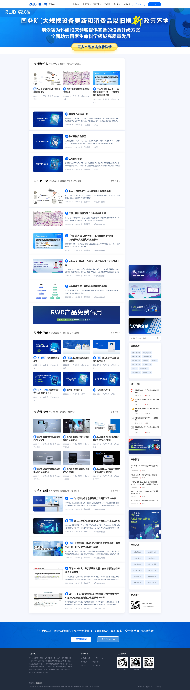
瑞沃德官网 (39, 683)
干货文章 (46, 96)
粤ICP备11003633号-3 (77, 687)
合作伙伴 (84, 665)
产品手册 (87, 125)
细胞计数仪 (137, 558)
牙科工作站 (137, 582)
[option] (95, 31)
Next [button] (189, 31)
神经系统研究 (100, 509)
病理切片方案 (100, 224)
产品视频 (107, 4)
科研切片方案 (147, 372)
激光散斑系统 (137, 570)
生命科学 (87, 509)
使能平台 (95, 662)
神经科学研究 (100, 276)
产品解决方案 (85, 658)
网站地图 (141, 686)
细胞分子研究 (100, 250)
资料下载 (96, 4)
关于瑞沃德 (96, 665)
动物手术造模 (100, 202)
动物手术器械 (136, 372)
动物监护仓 (152, 582)
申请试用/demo (108, 639)
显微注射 (134, 369)
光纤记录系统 (152, 564)
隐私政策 (149, 686)
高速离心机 (137, 564)
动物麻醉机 (137, 552)
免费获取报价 (81, 639)
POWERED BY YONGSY (92, 687)
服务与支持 (99, 658)
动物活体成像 (100, 558)
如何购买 (84, 662)
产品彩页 (76, 365)
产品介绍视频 (47, 444)
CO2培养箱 (152, 558)
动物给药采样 (144, 369)
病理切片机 (152, 552)
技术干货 (86, 4)
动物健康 (145, 361)
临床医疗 (87, 608)
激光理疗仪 (152, 570)
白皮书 (45, 365)
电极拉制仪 (152, 576)
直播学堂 (76, 4)
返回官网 (127, 4)
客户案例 (117, 4)
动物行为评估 (136, 357)
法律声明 (158, 686)
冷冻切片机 (137, 576)
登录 (154, 4)
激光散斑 (154, 361)
